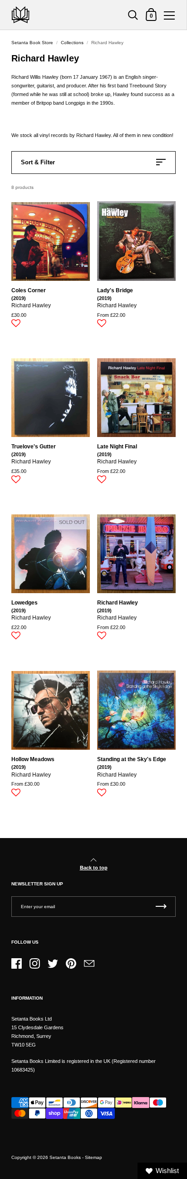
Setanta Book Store (32, 42)
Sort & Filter (38, 162)
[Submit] (161, 906)
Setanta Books (65, 1157)
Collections (72, 42)
